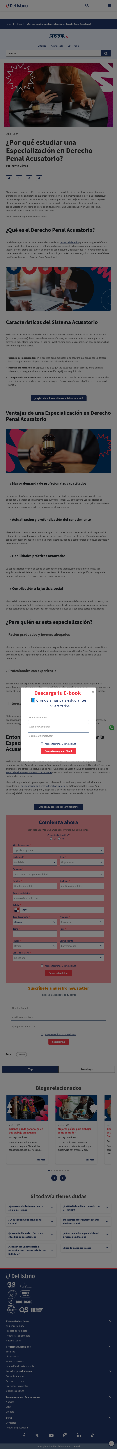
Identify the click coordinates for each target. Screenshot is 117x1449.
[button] (93, 692)
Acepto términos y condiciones (60, 743)
